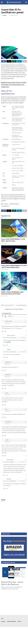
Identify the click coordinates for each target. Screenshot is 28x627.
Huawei (6, 203)
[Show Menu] (2, 2)
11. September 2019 (13, 15)
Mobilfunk (4, 288)
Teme (11, 97)
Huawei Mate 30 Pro (14, 203)
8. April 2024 (4, 243)
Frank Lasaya (13, 337)
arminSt (4, 15)
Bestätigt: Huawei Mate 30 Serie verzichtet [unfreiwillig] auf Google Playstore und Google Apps (13, 84)
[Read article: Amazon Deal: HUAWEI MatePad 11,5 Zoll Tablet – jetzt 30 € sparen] (14, 228)
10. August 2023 (5, 295)
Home (2, 6)
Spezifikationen (5, 206)
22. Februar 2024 (5, 269)
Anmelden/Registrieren (21, 305)
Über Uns (19, 621)
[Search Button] (26, 2)
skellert (11, 462)
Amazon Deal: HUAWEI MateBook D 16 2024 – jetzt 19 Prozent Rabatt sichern (14, 266)
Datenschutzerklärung (11, 621)
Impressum (3, 621)
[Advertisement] (14, 31)
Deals (3, 236)
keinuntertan (13, 481)
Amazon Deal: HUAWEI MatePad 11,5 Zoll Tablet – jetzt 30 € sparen (13, 240)
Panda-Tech (7, 6)
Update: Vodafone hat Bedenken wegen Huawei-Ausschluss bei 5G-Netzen (12, 293)
